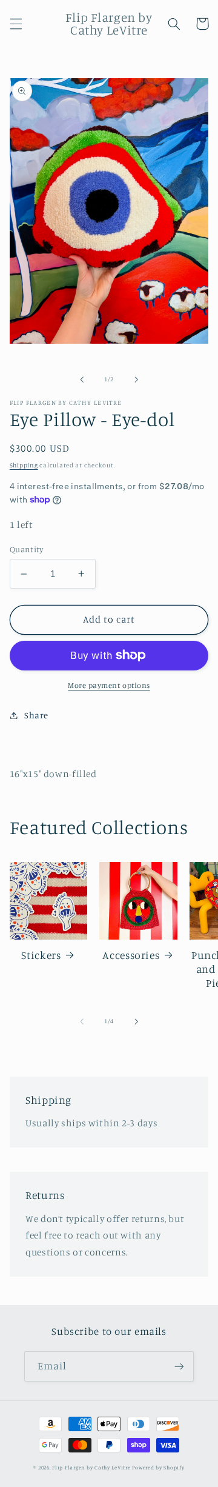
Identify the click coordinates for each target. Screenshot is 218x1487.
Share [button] (36, 715)
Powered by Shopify (158, 1467)
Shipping (24, 465)
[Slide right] (136, 379)
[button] (16, 24)
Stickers (41, 955)
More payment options (109, 685)
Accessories (130, 955)
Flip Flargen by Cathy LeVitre (91, 1467)
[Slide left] (81, 379)
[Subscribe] (179, 1366)
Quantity (26, 549)
